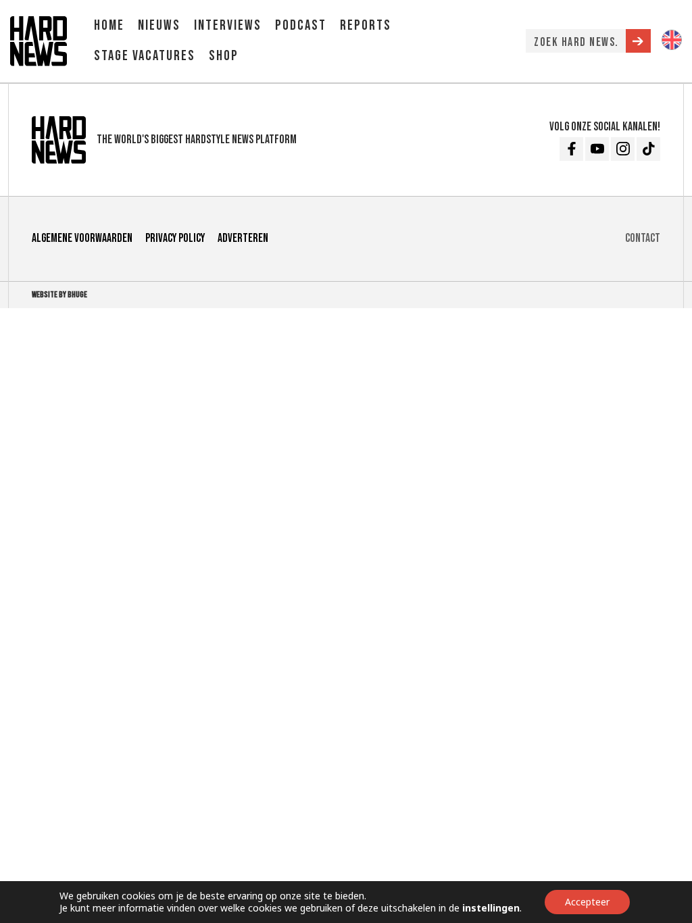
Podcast (300, 25)
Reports (365, 25)
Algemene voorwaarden (82, 238)
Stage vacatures (144, 55)
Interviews (228, 25)
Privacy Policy (175, 238)
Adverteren (243, 238)
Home (109, 25)
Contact (642, 238)
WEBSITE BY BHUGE (59, 294)
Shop (224, 55)
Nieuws (159, 25)
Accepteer (587, 901)
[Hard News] (38, 39)
